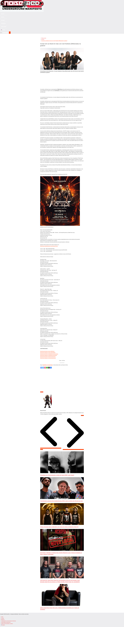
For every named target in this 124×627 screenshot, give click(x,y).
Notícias (2, 13)
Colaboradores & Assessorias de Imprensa (8, 620)
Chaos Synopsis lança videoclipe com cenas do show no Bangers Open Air (59, 526)
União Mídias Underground (5, 622)
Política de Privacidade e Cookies (7, 623)
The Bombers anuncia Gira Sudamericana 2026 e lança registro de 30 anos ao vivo (61, 501)
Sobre (2, 616)
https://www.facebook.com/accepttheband (47, 351)
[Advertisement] (62, 81)
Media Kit (2, 619)
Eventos (2, 17)
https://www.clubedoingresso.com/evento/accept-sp (49, 246)
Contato (2, 618)
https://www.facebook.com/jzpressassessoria (48, 356)
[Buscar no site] (10, 32)
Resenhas (3, 20)
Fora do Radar (3, 26)
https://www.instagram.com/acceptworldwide (47, 352)
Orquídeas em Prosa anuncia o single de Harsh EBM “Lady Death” (57, 475)
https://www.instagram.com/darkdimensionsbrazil (48, 355)
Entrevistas (3, 23)
